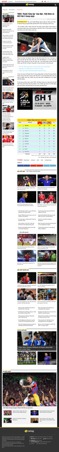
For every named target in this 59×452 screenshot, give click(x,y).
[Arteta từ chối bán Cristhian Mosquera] (8, 420)
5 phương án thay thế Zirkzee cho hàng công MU (8, 145)
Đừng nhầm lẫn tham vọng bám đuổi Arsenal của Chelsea (22, 1)
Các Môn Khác (20, 9)
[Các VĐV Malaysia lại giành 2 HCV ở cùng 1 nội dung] (46, 278)
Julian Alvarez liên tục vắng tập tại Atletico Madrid (46, 228)
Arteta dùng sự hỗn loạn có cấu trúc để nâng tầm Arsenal (8, 132)
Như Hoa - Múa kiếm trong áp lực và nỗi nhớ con (26, 263)
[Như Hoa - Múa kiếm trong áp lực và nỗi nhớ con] (26, 256)
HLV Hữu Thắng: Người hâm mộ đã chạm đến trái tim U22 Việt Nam (34, 66)
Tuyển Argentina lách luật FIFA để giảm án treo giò (46, 211)
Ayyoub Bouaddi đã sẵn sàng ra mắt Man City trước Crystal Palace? (46, 215)
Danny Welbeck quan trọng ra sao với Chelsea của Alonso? (27, 215)
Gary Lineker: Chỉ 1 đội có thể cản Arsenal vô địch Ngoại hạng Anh (26, 224)
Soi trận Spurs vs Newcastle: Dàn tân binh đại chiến (27, 220)
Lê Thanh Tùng (48, 160)
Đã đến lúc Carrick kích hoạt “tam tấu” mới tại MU (8, 102)
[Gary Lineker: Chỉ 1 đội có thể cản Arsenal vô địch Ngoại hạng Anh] (34, 420)
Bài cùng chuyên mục (33, 171)
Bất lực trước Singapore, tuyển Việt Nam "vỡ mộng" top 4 (46, 325)
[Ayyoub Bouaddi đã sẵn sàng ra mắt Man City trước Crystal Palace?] (8, 82)
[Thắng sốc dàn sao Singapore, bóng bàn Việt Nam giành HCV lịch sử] (26, 278)
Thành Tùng (26, 160)
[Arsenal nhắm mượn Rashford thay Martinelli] (8, 18)
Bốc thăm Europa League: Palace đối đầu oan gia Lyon (26, 188)
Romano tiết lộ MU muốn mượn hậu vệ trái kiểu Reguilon (26, 228)
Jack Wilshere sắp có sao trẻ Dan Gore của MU (8, 72)
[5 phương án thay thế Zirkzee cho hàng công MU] (8, 138)
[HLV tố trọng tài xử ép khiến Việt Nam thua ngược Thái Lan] (46, 294)
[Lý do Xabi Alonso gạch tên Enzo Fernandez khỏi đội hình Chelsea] (26, 197)
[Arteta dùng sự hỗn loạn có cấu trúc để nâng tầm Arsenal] (8, 126)
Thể (42, 160)
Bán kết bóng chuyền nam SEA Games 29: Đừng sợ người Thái (47, 316)
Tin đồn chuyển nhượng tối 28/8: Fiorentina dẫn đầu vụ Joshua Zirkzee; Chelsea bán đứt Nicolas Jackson (8, 117)
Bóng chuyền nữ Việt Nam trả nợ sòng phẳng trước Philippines (46, 320)
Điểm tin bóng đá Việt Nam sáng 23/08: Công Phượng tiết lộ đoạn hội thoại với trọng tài (46, 264)
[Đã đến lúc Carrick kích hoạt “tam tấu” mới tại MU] (8, 95)
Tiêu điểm (5, 78)
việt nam (33, 160)
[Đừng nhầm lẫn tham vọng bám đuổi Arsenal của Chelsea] (46, 180)
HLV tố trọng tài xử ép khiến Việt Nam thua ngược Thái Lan (46, 302)
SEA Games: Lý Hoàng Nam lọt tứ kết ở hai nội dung (31, 68)
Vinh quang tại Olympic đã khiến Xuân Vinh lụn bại (26, 316)
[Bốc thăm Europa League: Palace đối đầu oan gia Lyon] (26, 180)
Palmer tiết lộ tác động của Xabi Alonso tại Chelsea (8, 47)
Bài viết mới (21, 171)
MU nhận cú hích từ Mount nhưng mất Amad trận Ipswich (46, 205)
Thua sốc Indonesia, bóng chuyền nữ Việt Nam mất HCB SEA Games (27, 325)
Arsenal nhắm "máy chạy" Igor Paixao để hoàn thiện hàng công (8, 53)
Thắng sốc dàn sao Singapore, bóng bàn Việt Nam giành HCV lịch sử (26, 286)
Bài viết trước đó (23, 270)
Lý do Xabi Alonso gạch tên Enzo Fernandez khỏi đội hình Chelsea (25, 204)
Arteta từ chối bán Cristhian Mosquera (45, 220)
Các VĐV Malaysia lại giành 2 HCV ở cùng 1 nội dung (46, 286)
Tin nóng (6, 14)
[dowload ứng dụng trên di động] (45, 1)
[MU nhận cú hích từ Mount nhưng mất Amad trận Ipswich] (46, 197)
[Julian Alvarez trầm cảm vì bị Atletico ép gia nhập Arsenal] (8, 412)
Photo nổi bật (22, 330)
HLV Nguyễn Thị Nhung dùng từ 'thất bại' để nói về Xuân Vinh (27, 312)
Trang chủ (5, 9)
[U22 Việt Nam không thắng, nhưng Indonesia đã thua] (26, 240)
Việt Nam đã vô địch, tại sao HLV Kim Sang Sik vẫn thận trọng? (27, 211)
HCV (38, 160)
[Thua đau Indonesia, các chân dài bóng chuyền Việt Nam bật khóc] (26, 294)
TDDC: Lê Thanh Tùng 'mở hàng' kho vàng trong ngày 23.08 (46, 247)
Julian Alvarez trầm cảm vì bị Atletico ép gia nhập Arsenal (20, 411)
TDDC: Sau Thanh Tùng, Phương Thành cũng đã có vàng (32, 70)
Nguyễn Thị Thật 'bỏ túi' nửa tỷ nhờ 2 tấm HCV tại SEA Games (47, 312)
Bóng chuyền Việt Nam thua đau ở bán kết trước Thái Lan (26, 308)
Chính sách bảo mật (42, 443)
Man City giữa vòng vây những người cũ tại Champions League (47, 224)
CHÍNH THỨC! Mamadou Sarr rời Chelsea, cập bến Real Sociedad (8, 59)
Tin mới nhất (7, 371)
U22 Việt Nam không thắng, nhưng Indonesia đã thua (25, 247)
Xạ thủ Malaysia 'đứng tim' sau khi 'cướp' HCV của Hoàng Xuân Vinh (26, 320)
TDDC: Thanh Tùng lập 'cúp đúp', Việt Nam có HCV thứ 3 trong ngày (35, 15)
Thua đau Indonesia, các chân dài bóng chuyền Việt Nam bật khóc (26, 302)
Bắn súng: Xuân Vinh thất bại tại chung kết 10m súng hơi (46, 308)
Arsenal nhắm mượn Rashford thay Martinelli (8, 25)
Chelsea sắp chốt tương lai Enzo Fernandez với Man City (8, 66)
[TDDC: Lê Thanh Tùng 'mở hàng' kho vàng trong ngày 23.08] (46, 240)
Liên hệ (32, 443)
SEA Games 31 (12, 9)
